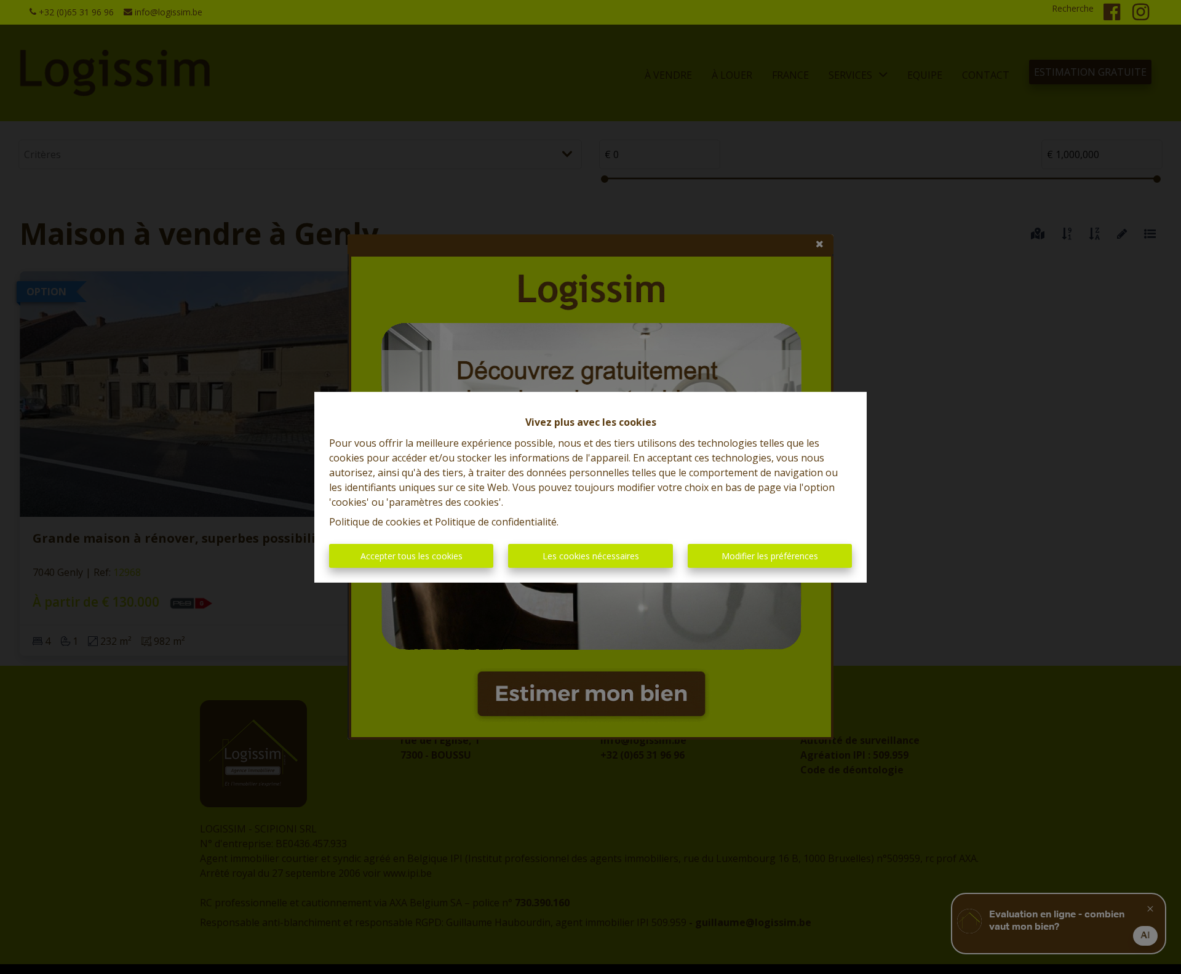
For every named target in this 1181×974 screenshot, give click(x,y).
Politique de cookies (375, 522)
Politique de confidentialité (496, 522)
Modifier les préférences (770, 556)
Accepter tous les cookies (411, 556)
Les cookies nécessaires (591, 556)
